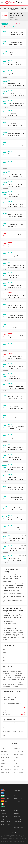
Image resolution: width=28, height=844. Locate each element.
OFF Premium (22, 555)
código (10, 232)
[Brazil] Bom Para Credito (7, 757)
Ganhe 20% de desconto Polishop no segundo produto (15, 367)
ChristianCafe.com (5, 751)
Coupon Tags (4, 819)
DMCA (15, 824)
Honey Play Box (5, 772)
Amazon (5, 724)
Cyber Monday (18, 793)
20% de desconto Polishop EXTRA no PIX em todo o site (16, 205)
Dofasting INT (17, 748)
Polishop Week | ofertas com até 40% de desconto (16, 316)
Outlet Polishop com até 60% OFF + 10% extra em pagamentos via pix (15, 114)
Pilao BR (3, 763)
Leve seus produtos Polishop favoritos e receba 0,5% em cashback (16, 377)
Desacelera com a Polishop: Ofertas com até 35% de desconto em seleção (16, 144)
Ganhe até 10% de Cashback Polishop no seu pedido (16, 458)
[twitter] (12, 832)
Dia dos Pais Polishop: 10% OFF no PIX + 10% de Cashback (16, 529)
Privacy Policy (17, 819)
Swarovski (16, 766)
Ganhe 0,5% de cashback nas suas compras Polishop (16, 387)
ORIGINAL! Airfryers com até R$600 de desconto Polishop (15, 53)
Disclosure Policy (18, 827)
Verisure (3, 748)
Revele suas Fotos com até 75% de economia (16, 539)
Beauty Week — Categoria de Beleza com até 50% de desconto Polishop (16, 488)
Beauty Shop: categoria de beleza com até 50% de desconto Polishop (16, 104)
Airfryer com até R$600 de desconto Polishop (16, 134)
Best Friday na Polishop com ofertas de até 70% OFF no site (15, 397)
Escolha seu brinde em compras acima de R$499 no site (15, 215)
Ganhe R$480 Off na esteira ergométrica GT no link (16, 84)
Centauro (23, 545)
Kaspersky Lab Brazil (18, 754)
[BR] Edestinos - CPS (19, 769)
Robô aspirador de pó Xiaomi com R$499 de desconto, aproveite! (14, 175)
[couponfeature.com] (14, 2)
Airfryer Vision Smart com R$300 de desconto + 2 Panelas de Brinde (16, 519)
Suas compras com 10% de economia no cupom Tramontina (16, 296)
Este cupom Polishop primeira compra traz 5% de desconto (15, 74)
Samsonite (6, 727)
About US (16, 813)
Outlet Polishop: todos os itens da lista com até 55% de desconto (16, 448)
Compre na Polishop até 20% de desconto (15, 276)
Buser (11, 724)
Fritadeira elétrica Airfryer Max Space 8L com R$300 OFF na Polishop (16, 468)
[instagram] (15, 832)
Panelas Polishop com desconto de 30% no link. (15, 256)
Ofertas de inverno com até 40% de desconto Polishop (15, 286)
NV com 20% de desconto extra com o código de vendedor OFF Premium (15, 559)
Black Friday (17, 790)
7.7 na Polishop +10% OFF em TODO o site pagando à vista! (16, 428)
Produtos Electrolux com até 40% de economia (15, 165)
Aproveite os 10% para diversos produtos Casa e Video (15, 357)
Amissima (19, 727)
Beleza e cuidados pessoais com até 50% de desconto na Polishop (15, 438)
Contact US (17, 816)
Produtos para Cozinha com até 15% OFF (15, 326)
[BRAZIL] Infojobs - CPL (19, 772)
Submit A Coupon (5, 821)
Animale (13, 727)
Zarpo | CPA (17, 757)
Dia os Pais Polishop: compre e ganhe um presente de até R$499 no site (16, 195)
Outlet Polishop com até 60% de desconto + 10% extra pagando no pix (15, 124)
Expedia (21, 731)
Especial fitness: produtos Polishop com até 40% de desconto (15, 478)
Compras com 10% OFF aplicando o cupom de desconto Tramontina (15, 235)
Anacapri (14, 731)
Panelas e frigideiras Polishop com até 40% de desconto (15, 417)
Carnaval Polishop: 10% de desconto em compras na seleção (16, 33)
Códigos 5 (5, 26)
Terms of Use (17, 821)
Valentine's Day (18, 801)
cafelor (15, 763)
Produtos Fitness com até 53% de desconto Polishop (16, 306)
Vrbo (4, 735)
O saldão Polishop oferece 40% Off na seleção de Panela (16, 64)
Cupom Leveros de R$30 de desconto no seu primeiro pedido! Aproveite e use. (15, 337)
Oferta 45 (12, 26)
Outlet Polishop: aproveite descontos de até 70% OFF (16, 266)
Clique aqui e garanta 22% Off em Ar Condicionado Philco (16, 43)
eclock (2, 766)
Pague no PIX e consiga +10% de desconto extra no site (15, 498)
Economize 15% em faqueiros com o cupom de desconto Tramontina (16, 246)
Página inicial (4, 783)
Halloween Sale (18, 798)
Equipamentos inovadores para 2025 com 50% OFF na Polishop (16, 347)
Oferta (10, 29)
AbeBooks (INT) (5, 754)
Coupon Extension (6, 824)
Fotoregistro (23, 535)
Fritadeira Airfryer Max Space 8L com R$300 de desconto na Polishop (15, 508)
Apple (16, 724)
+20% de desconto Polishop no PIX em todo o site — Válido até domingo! (16, 407)
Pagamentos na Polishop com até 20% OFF (15, 225)
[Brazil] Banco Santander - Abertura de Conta (7, 769)
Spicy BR (3, 760)
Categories (4, 816)
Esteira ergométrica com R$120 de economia (15, 185)
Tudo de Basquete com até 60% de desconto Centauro (16, 549)
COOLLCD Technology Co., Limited (19, 751)
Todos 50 (5, 23)
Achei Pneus (6, 731)
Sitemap (3, 813)
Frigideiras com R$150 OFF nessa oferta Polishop (16, 94)
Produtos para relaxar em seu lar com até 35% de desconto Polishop (15, 155)
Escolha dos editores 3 (15, 23)
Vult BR (16, 760)
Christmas (16, 796)
